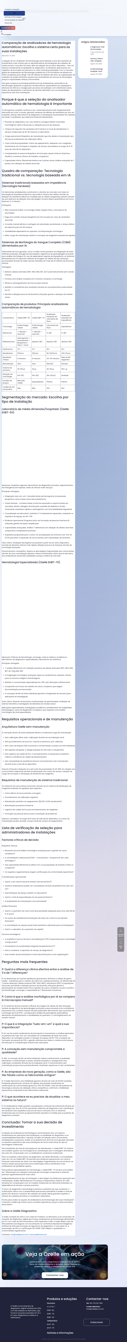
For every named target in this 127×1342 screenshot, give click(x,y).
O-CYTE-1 (51, 1307)
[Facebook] (13, 1329)
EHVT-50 (50, 1324)
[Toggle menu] (14, 13)
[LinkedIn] (22, 1329)
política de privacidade (77, 1339)
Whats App (120, 947)
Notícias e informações (60, 1332)
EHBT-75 (50, 1314)
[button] (7, 28)
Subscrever (96, 1322)
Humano (51, 1303)
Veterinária (52, 1320)
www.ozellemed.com (38, 1234)
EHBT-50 (50, 1310)
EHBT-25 (50, 1317)
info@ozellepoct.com (19, 1234)
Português (7, 34)
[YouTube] (30, 1329)
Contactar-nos (55, 1275)
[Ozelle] (20, 1297)
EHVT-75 (50, 1328)
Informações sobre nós (120, 935)
